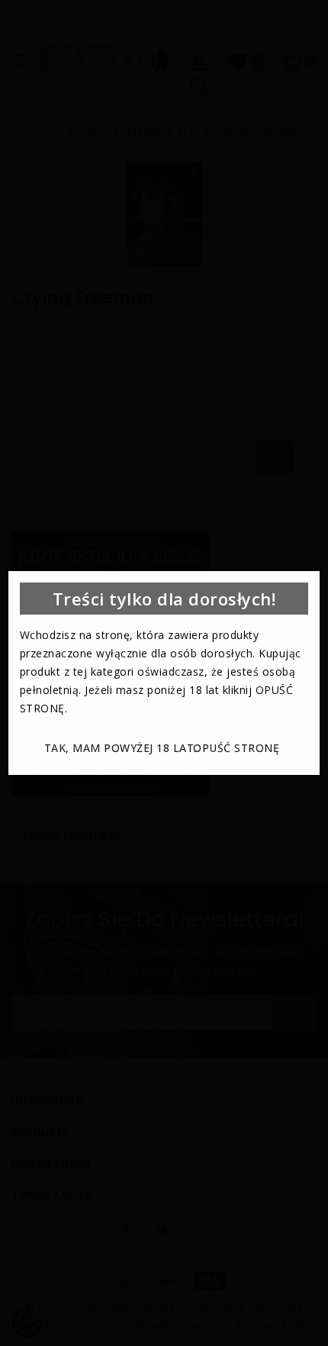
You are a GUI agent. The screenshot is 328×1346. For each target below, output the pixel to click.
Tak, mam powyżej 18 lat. (120, 748)
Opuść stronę (236, 748)
